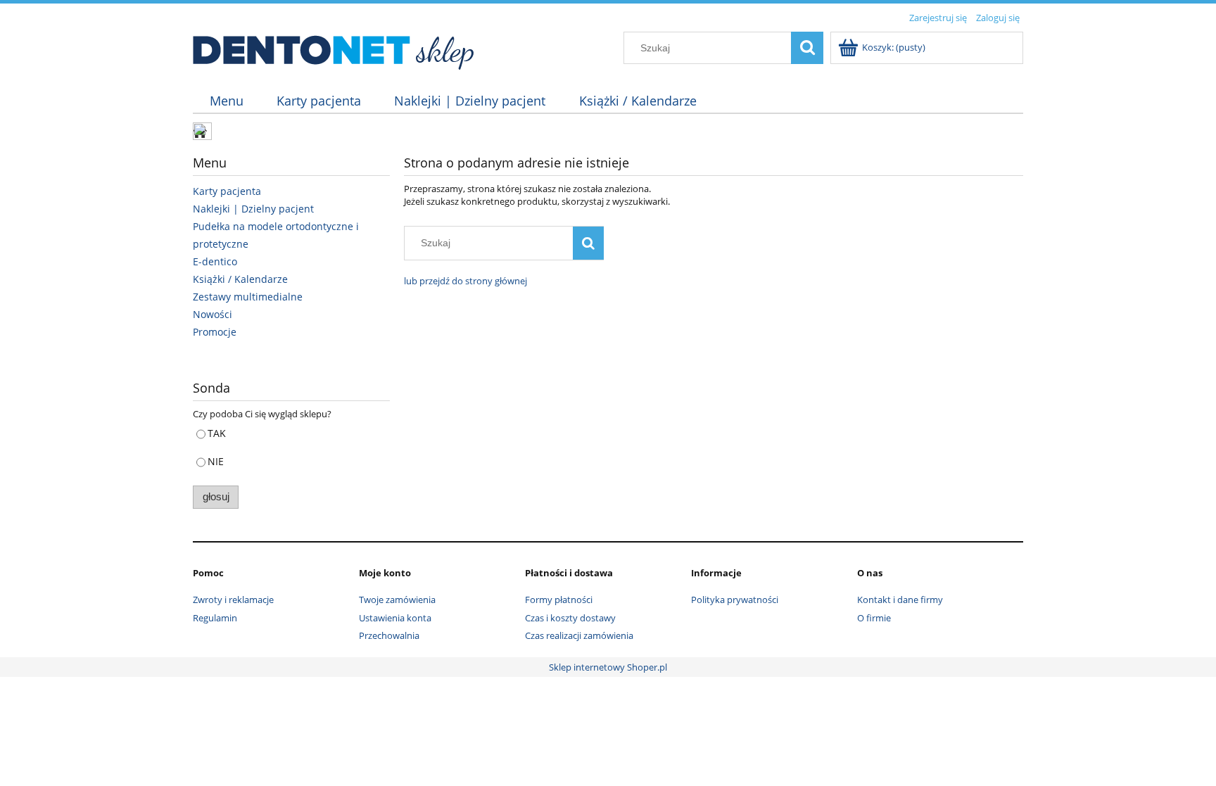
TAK (217, 433)
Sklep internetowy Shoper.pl (608, 667)
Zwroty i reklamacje (233, 599)
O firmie (874, 617)
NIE (216, 461)
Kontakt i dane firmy (900, 599)
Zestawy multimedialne (248, 296)
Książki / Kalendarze (240, 279)
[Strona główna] (334, 48)
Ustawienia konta (395, 617)
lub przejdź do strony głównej (465, 280)
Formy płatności (559, 599)
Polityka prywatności (734, 599)
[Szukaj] (807, 48)
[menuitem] (226, 101)
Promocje (214, 331)
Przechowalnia (389, 635)
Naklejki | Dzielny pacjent (253, 208)
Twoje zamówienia (397, 599)
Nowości (212, 314)
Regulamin (215, 617)
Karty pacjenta (227, 191)
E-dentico (215, 261)
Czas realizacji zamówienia (579, 635)
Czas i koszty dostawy (570, 617)
